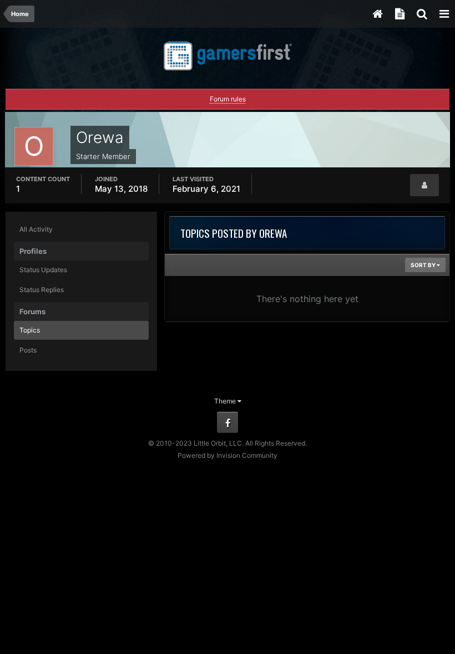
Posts (28, 350)
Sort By (424, 265)
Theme (225, 401)
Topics (29, 330)
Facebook (227, 422)
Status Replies (41, 289)
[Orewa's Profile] (424, 185)
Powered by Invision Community (227, 455)
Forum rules (228, 99)
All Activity (36, 229)
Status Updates (43, 269)
